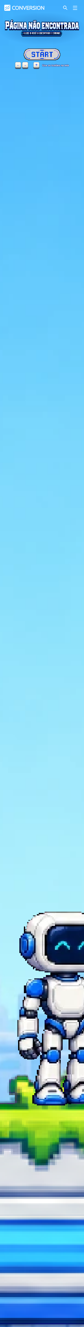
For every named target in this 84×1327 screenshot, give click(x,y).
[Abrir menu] (75, 8)
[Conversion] (24, 8)
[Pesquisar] (65, 7)
